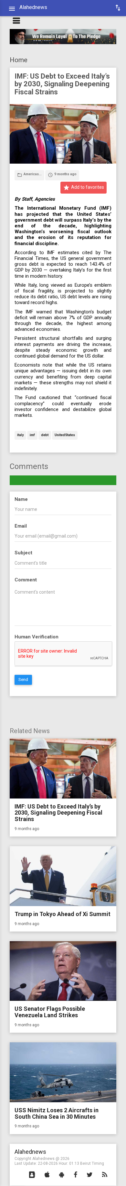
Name (21, 499)
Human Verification (36, 637)
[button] (32, 1175)
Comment (26, 580)
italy (20, 435)
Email (21, 526)
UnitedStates (65, 435)
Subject (23, 553)
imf (32, 435)
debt (44, 435)
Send (23, 679)
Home (18, 60)
